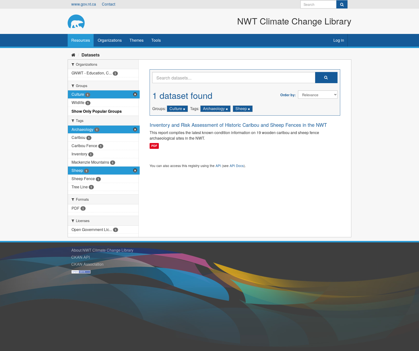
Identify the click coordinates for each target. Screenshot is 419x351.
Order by (287, 94)
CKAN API (80, 257)
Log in (338, 40)
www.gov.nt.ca (83, 4)
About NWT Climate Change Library (102, 250)
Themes (136, 40)
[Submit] (341, 4)
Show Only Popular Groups (97, 111)
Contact (108, 4)
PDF (154, 146)
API (218, 165)
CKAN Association (87, 264)
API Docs (237, 165)
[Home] (73, 54)
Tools (156, 40)
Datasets (90, 55)
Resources (80, 40)
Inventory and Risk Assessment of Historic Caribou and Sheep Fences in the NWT (238, 124)
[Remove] (184, 109)
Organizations (110, 40)
